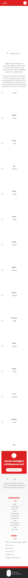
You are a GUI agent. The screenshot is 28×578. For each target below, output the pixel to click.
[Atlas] (14, 229)
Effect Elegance (14, 523)
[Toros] (14, 127)
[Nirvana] (14, 305)
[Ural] (14, 381)
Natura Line (15, 509)
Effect (15, 511)
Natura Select (15, 506)
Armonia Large (15, 513)
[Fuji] (14, 153)
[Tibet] (14, 330)
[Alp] (14, 431)
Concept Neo (15, 518)
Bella (15, 504)
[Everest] (14, 406)
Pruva (14, 520)
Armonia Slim (14, 516)
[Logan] (14, 355)
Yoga (14, 527)
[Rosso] (14, 102)
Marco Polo (15, 530)
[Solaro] (14, 254)
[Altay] (14, 203)
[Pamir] (14, 178)
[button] (25, 3)
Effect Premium (15, 525)
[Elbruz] (14, 279)
